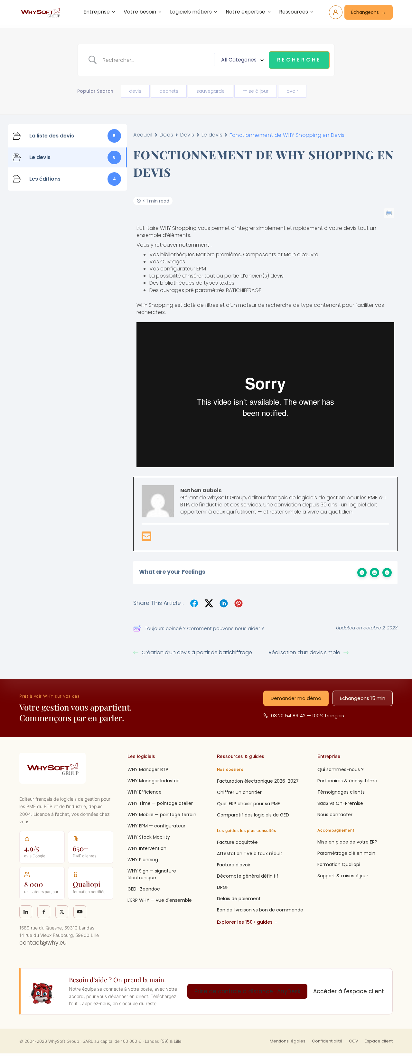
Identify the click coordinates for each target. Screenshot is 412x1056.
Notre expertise (245, 11)
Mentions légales (287, 1041)
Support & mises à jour (342, 875)
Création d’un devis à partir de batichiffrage (197, 652)
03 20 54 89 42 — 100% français (307, 715)
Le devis (211, 134)
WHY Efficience (144, 792)
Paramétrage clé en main (346, 853)
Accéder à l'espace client (348, 991)
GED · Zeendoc (143, 889)
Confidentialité (327, 1041)
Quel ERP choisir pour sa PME (248, 803)
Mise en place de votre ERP (347, 842)
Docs (166, 134)
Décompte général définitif (247, 876)
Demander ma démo (296, 698)
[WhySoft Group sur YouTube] (79, 911)
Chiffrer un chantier (239, 792)
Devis (187, 134)
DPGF (223, 887)
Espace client (379, 1041)
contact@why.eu (43, 943)
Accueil (143, 134)
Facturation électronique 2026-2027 (258, 781)
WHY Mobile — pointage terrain (161, 814)
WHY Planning (142, 859)
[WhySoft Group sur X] (61, 911)
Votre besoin (140, 11)
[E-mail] (146, 538)
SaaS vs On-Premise (340, 803)
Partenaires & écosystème (347, 781)
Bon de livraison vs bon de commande (260, 910)
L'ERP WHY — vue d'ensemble (159, 900)
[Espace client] (335, 12)
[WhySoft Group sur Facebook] (43, 911)
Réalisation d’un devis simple (304, 652)
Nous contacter (334, 814)
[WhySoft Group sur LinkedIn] (25, 911)
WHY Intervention (146, 848)
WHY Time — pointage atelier (160, 803)
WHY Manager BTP (147, 769)
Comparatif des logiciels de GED (253, 815)
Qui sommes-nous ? (340, 769)
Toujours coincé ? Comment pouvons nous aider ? (204, 628)
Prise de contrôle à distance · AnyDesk (247, 991)
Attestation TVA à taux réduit (249, 853)
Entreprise (96, 11)
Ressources (293, 11)
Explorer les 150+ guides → (247, 922)
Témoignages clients (341, 792)
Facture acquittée (237, 842)
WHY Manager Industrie (153, 781)
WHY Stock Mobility (148, 837)
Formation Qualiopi (338, 864)
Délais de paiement (239, 898)
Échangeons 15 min (362, 698)
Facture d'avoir (233, 865)
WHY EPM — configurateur (156, 826)
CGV (353, 1041)
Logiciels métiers (191, 11)
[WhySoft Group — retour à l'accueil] (41, 12)
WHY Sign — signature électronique (151, 874)
